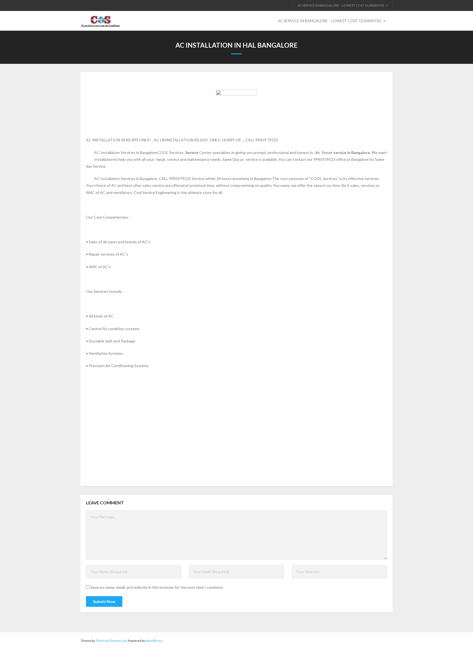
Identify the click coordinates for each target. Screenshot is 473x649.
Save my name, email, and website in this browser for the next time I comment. (157, 587)
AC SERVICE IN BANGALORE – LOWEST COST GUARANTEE (341, 5)
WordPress (154, 641)
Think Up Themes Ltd (111, 641)
